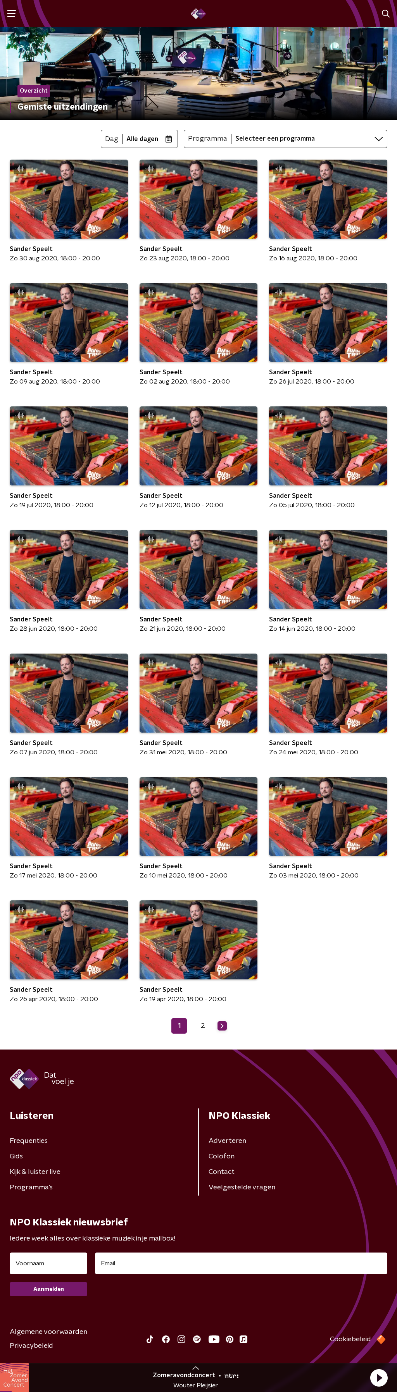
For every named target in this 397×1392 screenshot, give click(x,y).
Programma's (31, 1187)
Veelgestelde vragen (242, 1187)
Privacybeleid (31, 1345)
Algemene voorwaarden (48, 1331)
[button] (378, 1377)
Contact (222, 1171)
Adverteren (227, 1140)
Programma (207, 138)
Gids (16, 1156)
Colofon (222, 1156)
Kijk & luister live (35, 1171)
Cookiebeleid (350, 1339)
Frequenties (29, 1140)
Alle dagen (142, 139)
